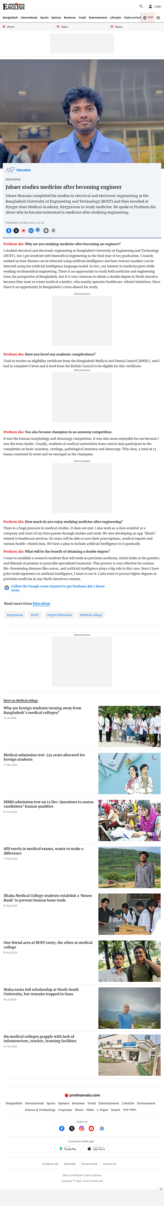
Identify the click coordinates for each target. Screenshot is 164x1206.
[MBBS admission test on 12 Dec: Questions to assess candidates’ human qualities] (129, 820)
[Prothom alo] (14, 6)
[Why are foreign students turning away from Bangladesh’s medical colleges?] (129, 726)
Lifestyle (115, 17)
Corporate (65, 1110)
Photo (79, 1110)
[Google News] (101, 1129)
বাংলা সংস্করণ (129, 1110)
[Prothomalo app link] (68, 1149)
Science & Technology (40, 1110)
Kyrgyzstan (15, 615)
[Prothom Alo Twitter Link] (73, 1129)
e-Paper (102, 1110)
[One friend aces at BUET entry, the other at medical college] (129, 961)
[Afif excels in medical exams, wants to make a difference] (129, 867)
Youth (82, 17)
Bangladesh (10, 17)
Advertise (70, 1163)
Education (24, 170)
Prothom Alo (50, 1163)
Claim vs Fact (132, 17)
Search (115, 1110)
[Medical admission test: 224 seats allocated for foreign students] (129, 773)
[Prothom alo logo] (82, 1096)
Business (70, 17)
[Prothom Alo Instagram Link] (83, 1129)
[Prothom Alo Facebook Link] (63, 1129)
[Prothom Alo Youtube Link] (93, 1129)
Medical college (91, 615)
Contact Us (109, 1163)
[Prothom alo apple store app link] (96, 1149)
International (29, 17)
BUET (35, 615)
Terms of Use (89, 1163)
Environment (146, 1103)
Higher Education (59, 615)
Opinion (56, 17)
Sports (44, 17)
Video (90, 1110)
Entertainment (98, 17)
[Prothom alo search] (141, 6)
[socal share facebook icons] (9, 233)
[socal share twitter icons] (16, 233)
